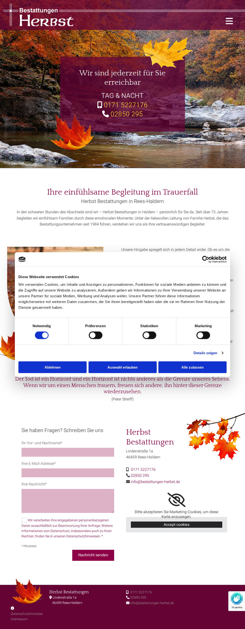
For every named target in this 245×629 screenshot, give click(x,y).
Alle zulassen (192, 367)
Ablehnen (53, 367)
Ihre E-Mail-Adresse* (39, 463)
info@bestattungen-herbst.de (152, 603)
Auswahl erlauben (122, 367)
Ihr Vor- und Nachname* (42, 443)
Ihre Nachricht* (34, 484)
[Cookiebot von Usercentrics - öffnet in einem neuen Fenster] (206, 259)
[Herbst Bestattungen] (55, 15)
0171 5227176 (140, 592)
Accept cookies (176, 525)
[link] (176, 500)
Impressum (19, 619)
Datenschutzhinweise (27, 613)
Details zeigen (205, 353)
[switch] (95, 335)
